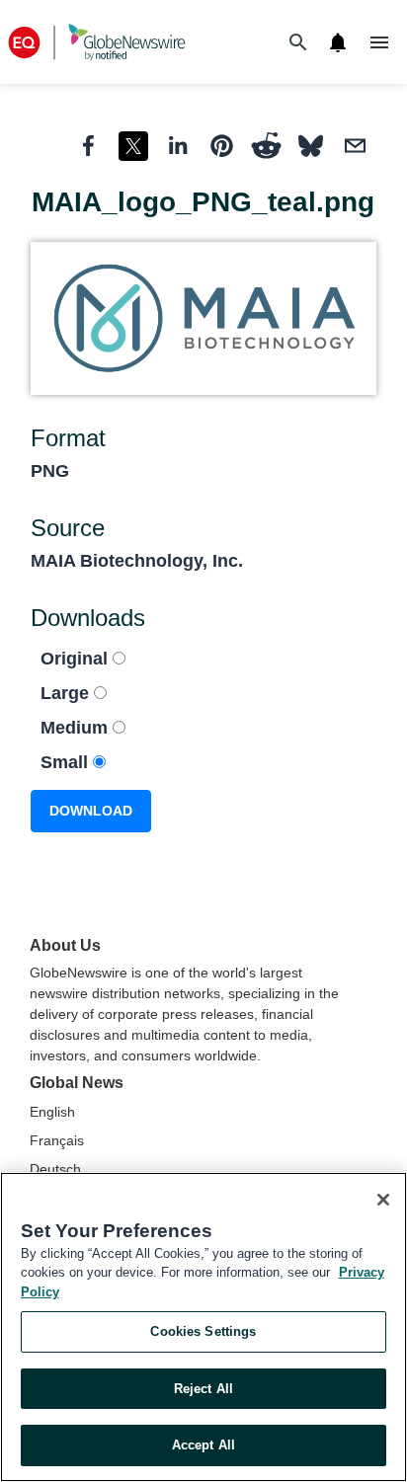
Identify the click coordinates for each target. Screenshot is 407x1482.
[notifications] (338, 42)
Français (57, 1140)
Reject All (203, 1388)
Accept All (203, 1445)
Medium (77, 728)
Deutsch (55, 1169)
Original (77, 658)
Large (67, 693)
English (52, 1112)
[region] (203, 1327)
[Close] (383, 1199)
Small (67, 762)
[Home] (97, 42)
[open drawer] (379, 42)
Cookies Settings (203, 1331)
